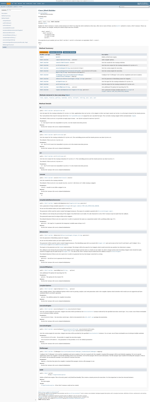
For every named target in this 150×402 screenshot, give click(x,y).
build (57, 57)
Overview (3, 3)
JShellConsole (65, 62)
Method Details (5, 18)
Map (57, 72)
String (68, 59)
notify (70, 97)
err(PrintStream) (7, 25)
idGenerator (59, 78)
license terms (91, 0)
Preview (20, 3)
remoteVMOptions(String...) (10, 35)
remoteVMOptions (60, 87)
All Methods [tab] (44, 52)
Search (39, 3)
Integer (77, 78)
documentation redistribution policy (75, 398)
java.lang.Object (42, 13)
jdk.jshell (3, 6)
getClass (57, 97)
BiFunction (66, 78)
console (58, 62)
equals (46, 97)
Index (34, 3)
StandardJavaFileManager (76, 74)
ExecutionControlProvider (73, 71)
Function (65, 74)
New (24, 3)
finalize (51, 97)
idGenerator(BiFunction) (9, 32)
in (56, 81)
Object (45, 23)
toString (82, 97)
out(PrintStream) (7, 23)
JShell (15, 6)
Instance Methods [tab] (55, 52)
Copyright (40, 397)
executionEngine (60, 68)
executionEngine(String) (9, 40)
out (57, 84)
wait (87, 97)
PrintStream (61, 65)
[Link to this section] (54, 48)
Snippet (72, 78)
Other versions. (49, 394)
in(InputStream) (7, 20)
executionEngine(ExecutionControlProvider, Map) (15, 42)
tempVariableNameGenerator (64, 89)
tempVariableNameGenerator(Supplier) (13, 30)
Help (43, 3)
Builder (21, 6)
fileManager (59, 74)
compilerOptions (60, 59)
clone (41, 97)
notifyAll (76, 97)
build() (4, 47)
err (57, 65)
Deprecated (29, 3)
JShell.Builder (44, 59)
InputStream (61, 81)
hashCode (64, 97)
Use (12, 3)
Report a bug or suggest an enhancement (48, 392)
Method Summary (6, 15)
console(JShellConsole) (8, 27)
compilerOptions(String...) (9, 37)
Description (4, 13)
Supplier (74, 89)
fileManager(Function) (8, 44)
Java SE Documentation (74, 393)
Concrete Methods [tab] (69, 52)
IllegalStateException (58, 374)
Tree (15, 3)
